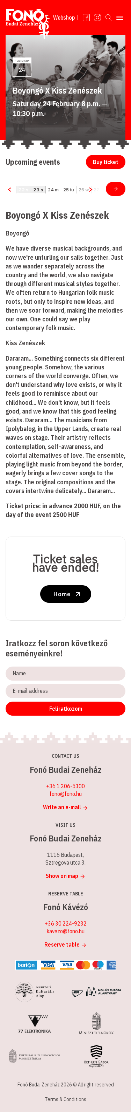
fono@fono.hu (66, 793)
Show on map (62, 875)
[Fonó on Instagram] (97, 17)
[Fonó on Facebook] (86, 17)
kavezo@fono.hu (66, 931)
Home (62, 594)
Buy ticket (105, 161)
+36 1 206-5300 (65, 786)
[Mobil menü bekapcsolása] (119, 17)
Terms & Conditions (65, 1099)
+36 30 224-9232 (66, 923)
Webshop (64, 17)
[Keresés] (108, 17)
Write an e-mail (62, 807)
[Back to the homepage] (28, 25)
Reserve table (62, 944)
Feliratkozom (65, 708)
